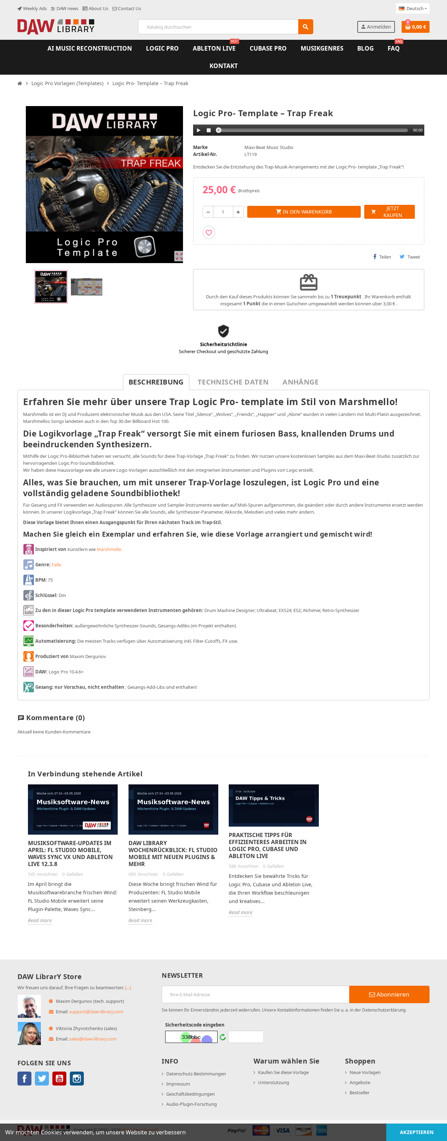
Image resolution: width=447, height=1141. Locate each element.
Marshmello (109, 549)
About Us (98, 8)
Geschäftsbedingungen (190, 1094)
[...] (128, 987)
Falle (56, 564)
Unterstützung (273, 1082)
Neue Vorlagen (365, 1072)
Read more (40, 920)
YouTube (59, 1079)
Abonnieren (392, 994)
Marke (200, 147)
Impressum (178, 1084)
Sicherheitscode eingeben (195, 1025)
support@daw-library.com (96, 1011)
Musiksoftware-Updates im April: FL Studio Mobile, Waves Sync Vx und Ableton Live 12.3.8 (70, 853)
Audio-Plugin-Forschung (191, 1104)
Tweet (414, 257)
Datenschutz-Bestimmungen (196, 1074)
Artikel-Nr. (205, 154)
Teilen (385, 257)
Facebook (24, 1079)
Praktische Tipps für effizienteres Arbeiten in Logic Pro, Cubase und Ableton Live (268, 845)
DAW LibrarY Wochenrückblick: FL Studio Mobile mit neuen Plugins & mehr (173, 853)
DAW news (67, 8)
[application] (309, 130)
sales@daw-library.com (93, 1039)
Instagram (77, 1079)
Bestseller (359, 1092)
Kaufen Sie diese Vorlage (283, 1072)
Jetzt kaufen (386, 211)
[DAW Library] (55, 26)
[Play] (198, 130)
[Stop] (209, 130)
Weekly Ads (34, 8)
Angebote (360, 1082)
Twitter (42, 1079)
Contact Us (129, 8)
